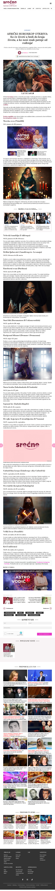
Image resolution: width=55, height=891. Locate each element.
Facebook (40, 562)
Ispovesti (18, 856)
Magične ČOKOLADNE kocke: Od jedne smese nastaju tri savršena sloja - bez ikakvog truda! (21, 826)
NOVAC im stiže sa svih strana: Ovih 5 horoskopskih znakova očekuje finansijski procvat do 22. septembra (46, 826)
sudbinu (5, 105)
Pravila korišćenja (21, 885)
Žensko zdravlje (7, 858)
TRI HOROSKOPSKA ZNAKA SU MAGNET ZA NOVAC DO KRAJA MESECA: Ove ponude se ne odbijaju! (43, 228)
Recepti (18, 867)
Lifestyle (38, 8)
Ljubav (29, 8)
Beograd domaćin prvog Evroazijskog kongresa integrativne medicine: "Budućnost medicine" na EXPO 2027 (9, 826)
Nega (5, 869)
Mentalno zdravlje (7, 856)
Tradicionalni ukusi (20, 873)
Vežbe (5, 861)
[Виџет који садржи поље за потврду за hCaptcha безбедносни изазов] (13, 633)
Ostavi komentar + (44, 634)
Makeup (5, 871)
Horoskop (27, 30)
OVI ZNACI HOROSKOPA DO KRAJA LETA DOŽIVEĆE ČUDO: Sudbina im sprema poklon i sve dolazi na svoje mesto (11, 228)
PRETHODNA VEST (7, 595)
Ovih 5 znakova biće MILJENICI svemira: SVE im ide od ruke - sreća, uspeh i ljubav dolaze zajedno (19, 600)
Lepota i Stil (45, 8)
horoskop (10, 97)
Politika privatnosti (44, 885)
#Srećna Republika (34, 615)
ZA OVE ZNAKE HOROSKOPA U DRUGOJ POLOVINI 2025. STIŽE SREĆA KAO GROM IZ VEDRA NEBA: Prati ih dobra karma (9, 654)
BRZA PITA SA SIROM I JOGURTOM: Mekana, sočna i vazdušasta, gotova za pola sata (9, 841)
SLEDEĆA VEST (48, 595)
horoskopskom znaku (10, 118)
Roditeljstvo (32, 822)
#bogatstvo (30, 612)
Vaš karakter (19, 837)
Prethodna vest (9, 608)
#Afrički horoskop (10, 612)
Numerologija (30, 871)
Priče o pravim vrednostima (11, 8)
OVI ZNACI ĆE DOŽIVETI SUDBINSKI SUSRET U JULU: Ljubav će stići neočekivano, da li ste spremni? (27, 228)
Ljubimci (41, 858)
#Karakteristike (21, 615)
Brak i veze (18, 855)
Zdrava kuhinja (19, 871)
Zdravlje (23, 8)
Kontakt (37, 885)
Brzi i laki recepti (8, 837)
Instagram (46, 562)
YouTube (6, 564)
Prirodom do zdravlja (8, 863)
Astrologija (32, 867)
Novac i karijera (43, 855)
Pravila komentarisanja (30, 885)
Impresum (9, 885)
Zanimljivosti (42, 860)
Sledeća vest (46, 608)
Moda (5, 873)
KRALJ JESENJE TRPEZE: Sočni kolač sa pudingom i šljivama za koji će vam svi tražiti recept (46, 841)
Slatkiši (18, 822)
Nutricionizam (7, 860)
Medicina (6, 822)
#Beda (20, 612)
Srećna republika (8, 116)
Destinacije (42, 856)
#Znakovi (39, 612)
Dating (17, 858)
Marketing (15, 885)
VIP (33, 8)
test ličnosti (30, 873)
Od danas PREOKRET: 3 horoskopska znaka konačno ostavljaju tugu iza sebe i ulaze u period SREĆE (34, 600)
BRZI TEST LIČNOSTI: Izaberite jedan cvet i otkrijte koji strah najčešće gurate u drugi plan (21, 841)
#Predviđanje (9, 615)
